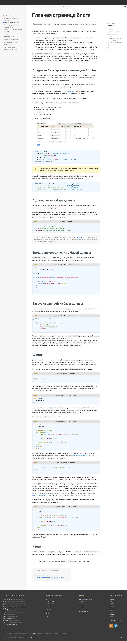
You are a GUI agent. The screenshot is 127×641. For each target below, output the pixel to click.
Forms (13, 612)
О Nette (48, 619)
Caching (5, 609)
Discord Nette (50, 601)
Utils (12, 622)
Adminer (71, 91)
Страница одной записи (11, 25)
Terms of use (35, 637)
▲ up (122, 638)
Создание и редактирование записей (13, 30)
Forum (47, 599)
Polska (111, 610)
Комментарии (8, 27)
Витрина (81, 607)
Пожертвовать (83, 611)
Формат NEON (82, 237)
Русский (112, 614)
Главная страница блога (11, 22)
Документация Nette (10, 42)
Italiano (111, 609)
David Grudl (15, 637)
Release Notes (50, 603)
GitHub (81, 601)
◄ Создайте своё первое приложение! (53, 561)
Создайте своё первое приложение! (52, 6)
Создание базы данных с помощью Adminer (115, 32)
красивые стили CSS (80, 456)
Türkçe (111, 612)
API (47, 617)
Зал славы (82, 605)
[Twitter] (115, 626)
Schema (11, 620)
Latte (14, 601)
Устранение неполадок (11, 49)
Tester (13, 603)
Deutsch (111, 603)
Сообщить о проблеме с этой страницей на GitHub (49, 577)
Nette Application (9, 44)
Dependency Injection (16, 607)
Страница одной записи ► (80, 561)
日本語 (111, 616)
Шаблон (110, 46)
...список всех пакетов (10, 624)
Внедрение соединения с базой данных (115, 39)
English (111, 599)
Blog (47, 615)
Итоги (109, 48)
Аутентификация (9, 36)
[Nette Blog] (111, 626)
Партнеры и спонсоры (85, 599)
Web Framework (15, 599)
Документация (36, 6)
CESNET (34, 633)
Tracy (14, 605)
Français (111, 607)
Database (10, 610)
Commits (48, 605)
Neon (10, 616)
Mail (9, 614)
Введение (110, 29)
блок (51, 408)
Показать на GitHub (40, 574)
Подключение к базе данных (114, 35)
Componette (82, 603)
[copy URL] (98, 70)
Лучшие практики (9, 47)
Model (6, 34)
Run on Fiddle (98, 225)
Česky (111, 601)
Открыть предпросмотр (42, 575)
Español (111, 605)
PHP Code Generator (9, 618)
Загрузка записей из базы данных (115, 43)
